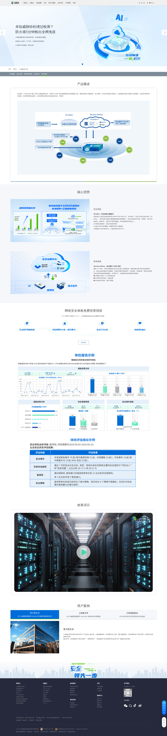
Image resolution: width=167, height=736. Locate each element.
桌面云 (45, 695)
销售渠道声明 (53, 731)
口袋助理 (31, 720)
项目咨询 (72, 688)
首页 (10, 69)
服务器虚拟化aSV (47, 701)
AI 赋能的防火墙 (23, 69)
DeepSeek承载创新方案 (52, 717)
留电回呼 (72, 690)
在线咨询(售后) (74, 705)
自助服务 (72, 703)
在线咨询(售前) (74, 686)
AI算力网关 (46, 690)
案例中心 (99, 700)
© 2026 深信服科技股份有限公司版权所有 (27, 729)
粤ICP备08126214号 (47, 729)
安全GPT (18, 693)
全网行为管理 (19, 697)
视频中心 (99, 705)
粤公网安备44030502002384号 (65, 729)
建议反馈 (72, 707)
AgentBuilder (46, 688)
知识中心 (99, 703)
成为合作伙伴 (73, 695)
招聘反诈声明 (71, 731)
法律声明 (36, 731)
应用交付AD (46, 699)
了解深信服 (100, 686)
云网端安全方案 (40, 717)
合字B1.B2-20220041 (82, 729)
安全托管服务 (19, 703)
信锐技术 (24, 720)
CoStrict (45, 703)
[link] (10, 69)
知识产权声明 (44, 731)
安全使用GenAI (20, 688)
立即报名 (83, 342)
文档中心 (99, 698)
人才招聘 (99, 690)
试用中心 (72, 693)
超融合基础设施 (47, 686)
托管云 (45, 697)
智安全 (15, 69)
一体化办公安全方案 (66, 717)
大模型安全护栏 (20, 686)
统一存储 (45, 693)
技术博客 (99, 707)
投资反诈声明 (62, 731)
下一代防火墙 (19, 695)
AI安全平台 (19, 690)
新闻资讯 (99, 688)
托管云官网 (38, 720)
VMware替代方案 (29, 717)
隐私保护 (29, 731)
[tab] (34, 614)
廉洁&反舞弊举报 (21, 731)
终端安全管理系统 (21, 701)
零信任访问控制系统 (21, 699)
